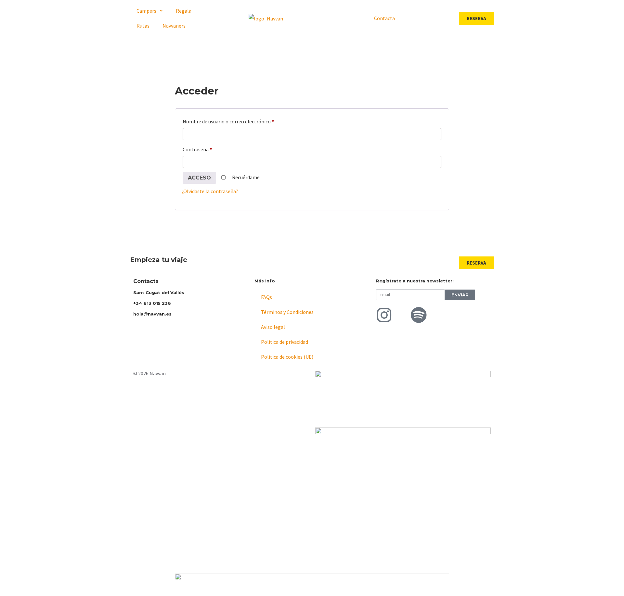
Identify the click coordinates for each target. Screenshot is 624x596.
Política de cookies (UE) (287, 357)
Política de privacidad (284, 342)
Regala (183, 10)
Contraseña (210, 148)
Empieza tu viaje (158, 260)
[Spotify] (418, 315)
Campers (146, 10)
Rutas (143, 25)
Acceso (199, 178)
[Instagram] (384, 315)
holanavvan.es (152, 314)
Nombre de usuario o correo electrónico (241, 120)
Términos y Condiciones (287, 312)
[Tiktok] (401, 315)
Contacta (384, 18)
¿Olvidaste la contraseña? (210, 191)
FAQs (266, 297)
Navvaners (174, 25)
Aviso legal (273, 327)
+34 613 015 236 (152, 303)
